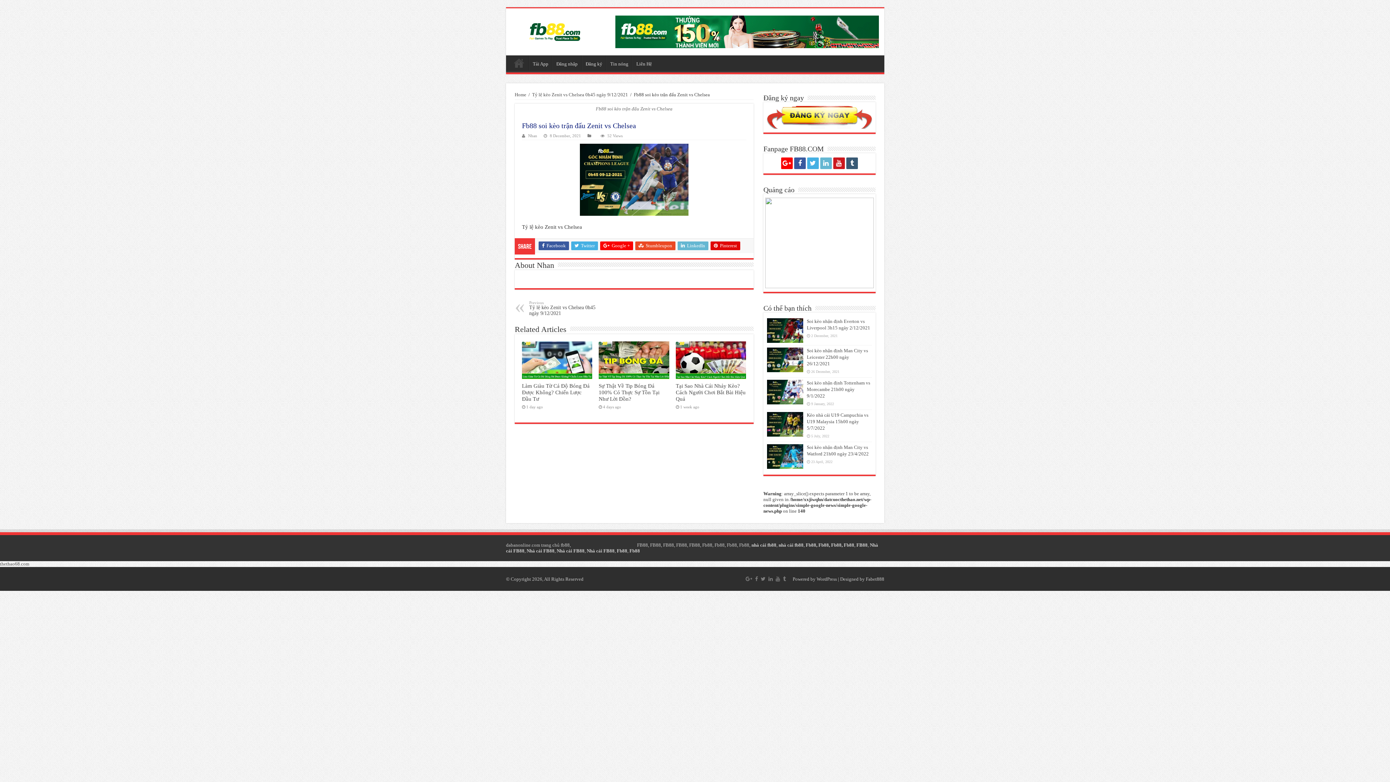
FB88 (642, 545)
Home (520, 94)
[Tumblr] (852, 163)
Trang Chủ (519, 63)
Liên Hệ (644, 64)
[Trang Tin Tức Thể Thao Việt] (554, 32)
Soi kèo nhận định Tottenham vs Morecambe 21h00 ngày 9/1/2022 (838, 389)
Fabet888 (875, 579)
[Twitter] (813, 163)
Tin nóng (619, 64)
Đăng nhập (567, 64)
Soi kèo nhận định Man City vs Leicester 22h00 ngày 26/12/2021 (837, 357)
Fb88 (707, 545)
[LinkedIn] (826, 163)
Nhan (532, 136)
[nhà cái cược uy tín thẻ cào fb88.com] (747, 32)
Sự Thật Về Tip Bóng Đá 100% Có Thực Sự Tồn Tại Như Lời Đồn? (629, 392)
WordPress (827, 579)
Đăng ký (594, 64)
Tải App (540, 64)
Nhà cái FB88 (541, 551)
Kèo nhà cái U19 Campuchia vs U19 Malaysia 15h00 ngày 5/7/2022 (837, 421)
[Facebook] (800, 163)
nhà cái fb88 (763, 545)
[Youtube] (839, 163)
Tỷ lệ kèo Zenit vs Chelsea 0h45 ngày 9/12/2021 (580, 94)
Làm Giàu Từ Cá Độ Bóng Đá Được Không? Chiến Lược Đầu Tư (556, 392)
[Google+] (787, 163)
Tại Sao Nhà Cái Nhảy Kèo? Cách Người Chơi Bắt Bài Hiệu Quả (711, 392)
